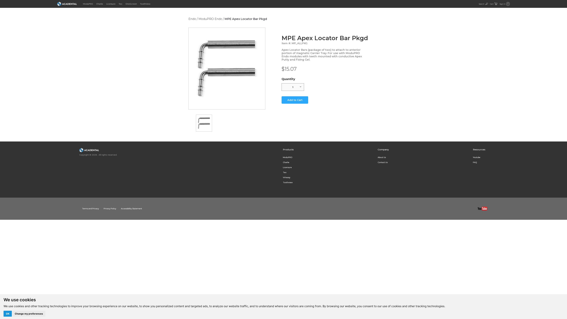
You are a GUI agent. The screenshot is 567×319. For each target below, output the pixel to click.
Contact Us (383, 162)
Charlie (99, 4)
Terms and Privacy (90, 208)
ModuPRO (88, 4)
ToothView (145, 4)
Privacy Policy (110, 208)
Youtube (476, 157)
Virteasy (286, 177)
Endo (192, 19)
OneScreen (131, 4)
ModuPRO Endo (210, 19)
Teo (120, 4)
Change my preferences (29, 313)
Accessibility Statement (131, 208)
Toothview (288, 182)
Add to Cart (294, 100)
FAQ (475, 162)
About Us (382, 157)
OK (7, 313)
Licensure (110, 4)
